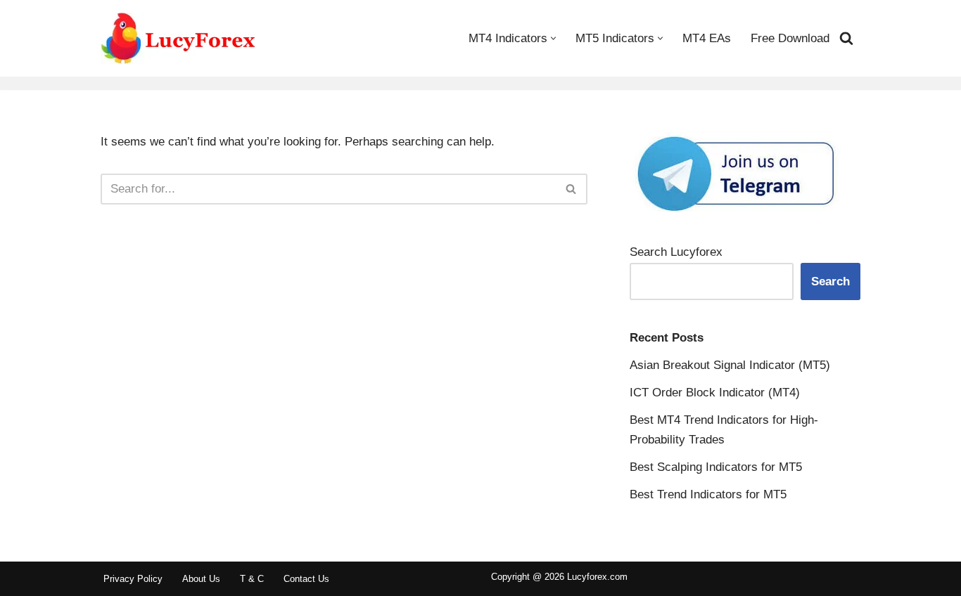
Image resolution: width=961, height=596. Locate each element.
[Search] (846, 38)
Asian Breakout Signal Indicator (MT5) (730, 365)
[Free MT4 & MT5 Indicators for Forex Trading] (179, 38)
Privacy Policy (133, 579)
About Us (201, 579)
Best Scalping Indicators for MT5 (716, 467)
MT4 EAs (706, 38)
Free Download (790, 38)
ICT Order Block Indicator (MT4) (715, 392)
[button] (553, 38)
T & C (252, 579)
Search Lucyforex (676, 252)
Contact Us (306, 579)
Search (830, 281)
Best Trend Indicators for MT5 (708, 494)
